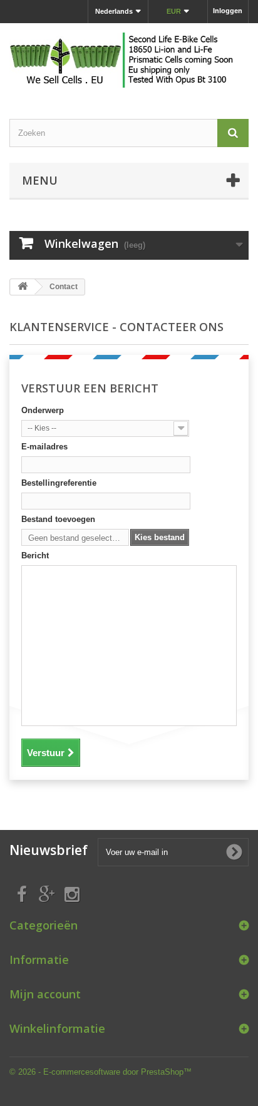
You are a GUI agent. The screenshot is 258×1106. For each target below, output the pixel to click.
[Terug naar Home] (22, 287)
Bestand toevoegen (58, 519)
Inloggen (227, 10)
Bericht (35, 555)
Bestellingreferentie (58, 483)
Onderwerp (42, 410)
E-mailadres (44, 446)
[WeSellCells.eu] (129, 60)
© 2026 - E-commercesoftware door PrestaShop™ (100, 1072)
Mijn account (45, 993)
